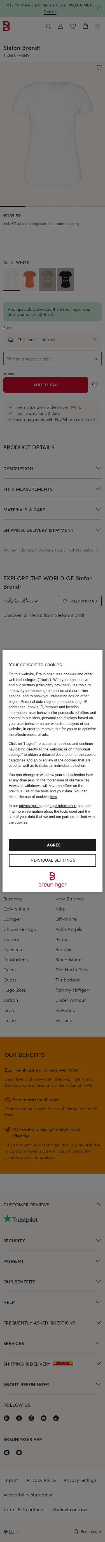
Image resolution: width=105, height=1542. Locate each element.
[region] (52, 771)
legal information (63, 806)
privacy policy (30, 806)
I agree (53, 845)
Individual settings (52, 860)
